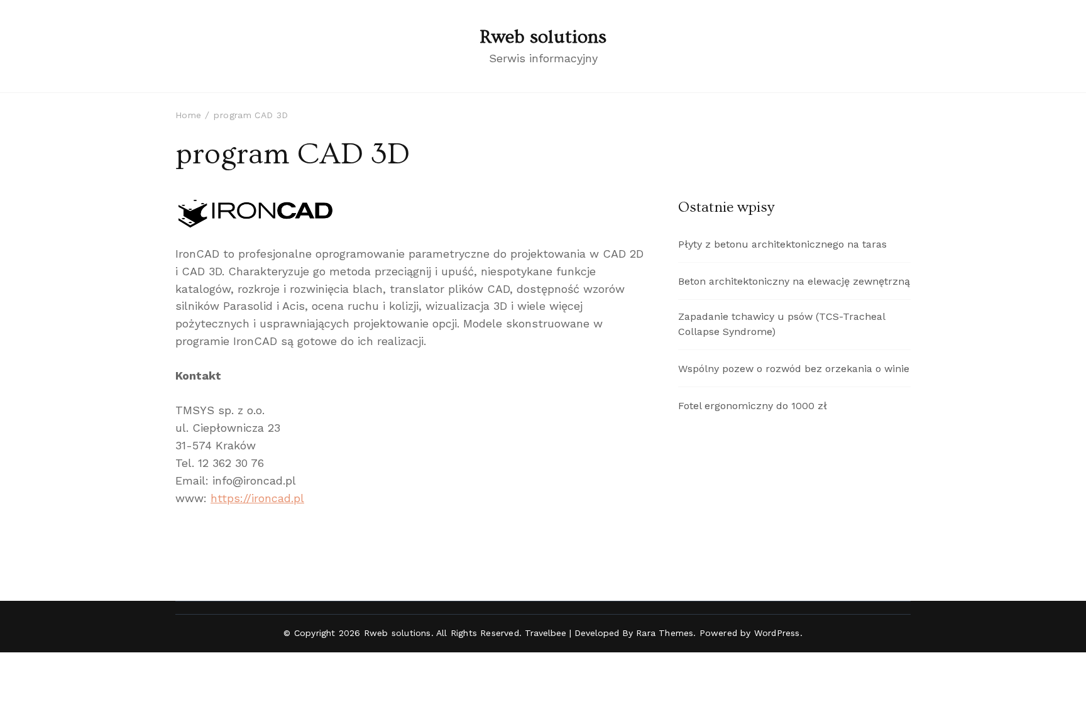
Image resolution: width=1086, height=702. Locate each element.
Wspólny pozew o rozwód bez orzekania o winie (793, 369)
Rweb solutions (543, 37)
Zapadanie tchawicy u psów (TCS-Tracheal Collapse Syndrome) (781, 324)
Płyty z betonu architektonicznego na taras (782, 244)
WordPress (777, 633)
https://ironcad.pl (257, 498)
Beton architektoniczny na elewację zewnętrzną (794, 281)
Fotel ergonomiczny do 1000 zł (752, 406)
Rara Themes (664, 633)
